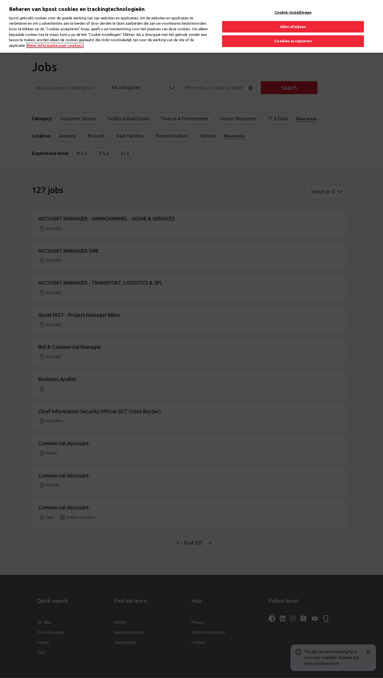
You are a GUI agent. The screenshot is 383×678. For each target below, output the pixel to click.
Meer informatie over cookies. (55, 45)
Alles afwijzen (293, 27)
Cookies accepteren (293, 41)
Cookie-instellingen (293, 12)
